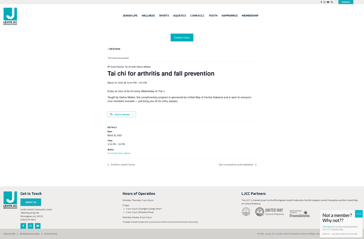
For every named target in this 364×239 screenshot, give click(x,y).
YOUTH (213, 15)
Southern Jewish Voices (122, 164)
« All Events (113, 48)
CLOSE (358, 214)
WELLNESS (148, 15)
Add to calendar (122, 115)
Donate (346, 2)
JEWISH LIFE (130, 15)
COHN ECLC (197, 15)
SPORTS (164, 15)
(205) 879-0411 (28, 219)
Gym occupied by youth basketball (236, 164)
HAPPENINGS (230, 15)
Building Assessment (30, 233)
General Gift (9, 233)
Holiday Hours (182, 37)
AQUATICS (179, 15)
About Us (30, 202)
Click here (327, 226)
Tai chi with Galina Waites (118, 153)
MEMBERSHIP (250, 15)
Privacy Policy (50, 233)
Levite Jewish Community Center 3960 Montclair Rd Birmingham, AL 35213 (36, 213)
